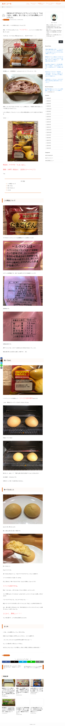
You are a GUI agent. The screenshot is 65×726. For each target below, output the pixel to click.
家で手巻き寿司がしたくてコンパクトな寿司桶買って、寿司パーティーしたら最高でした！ (54, 90)
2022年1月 (49, 127)
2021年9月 (49, 135)
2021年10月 (49, 132)
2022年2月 (49, 124)
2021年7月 (49, 140)
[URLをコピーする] (40, 662)
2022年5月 (49, 116)
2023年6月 (49, 103)
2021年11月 (49, 129)
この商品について (12, 183)
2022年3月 (49, 121)
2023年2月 (49, 106)
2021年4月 (49, 148)
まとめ (9, 190)
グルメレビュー (6, 19)
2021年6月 (49, 142)
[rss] (60, 0)
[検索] (62, 0)
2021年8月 (49, 137)
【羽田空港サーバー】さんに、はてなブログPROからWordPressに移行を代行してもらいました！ (54, 81)
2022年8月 (49, 111)
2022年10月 (49, 108)
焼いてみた (10, 185)
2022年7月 (49, 114)
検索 (61, 41)
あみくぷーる (6, 3)
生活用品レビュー (50, 160)
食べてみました (11, 187)
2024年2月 (49, 100)
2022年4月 (49, 119)
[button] (6, 662)
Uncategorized (50, 155)
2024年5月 (49, 98)
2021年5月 (49, 145)
